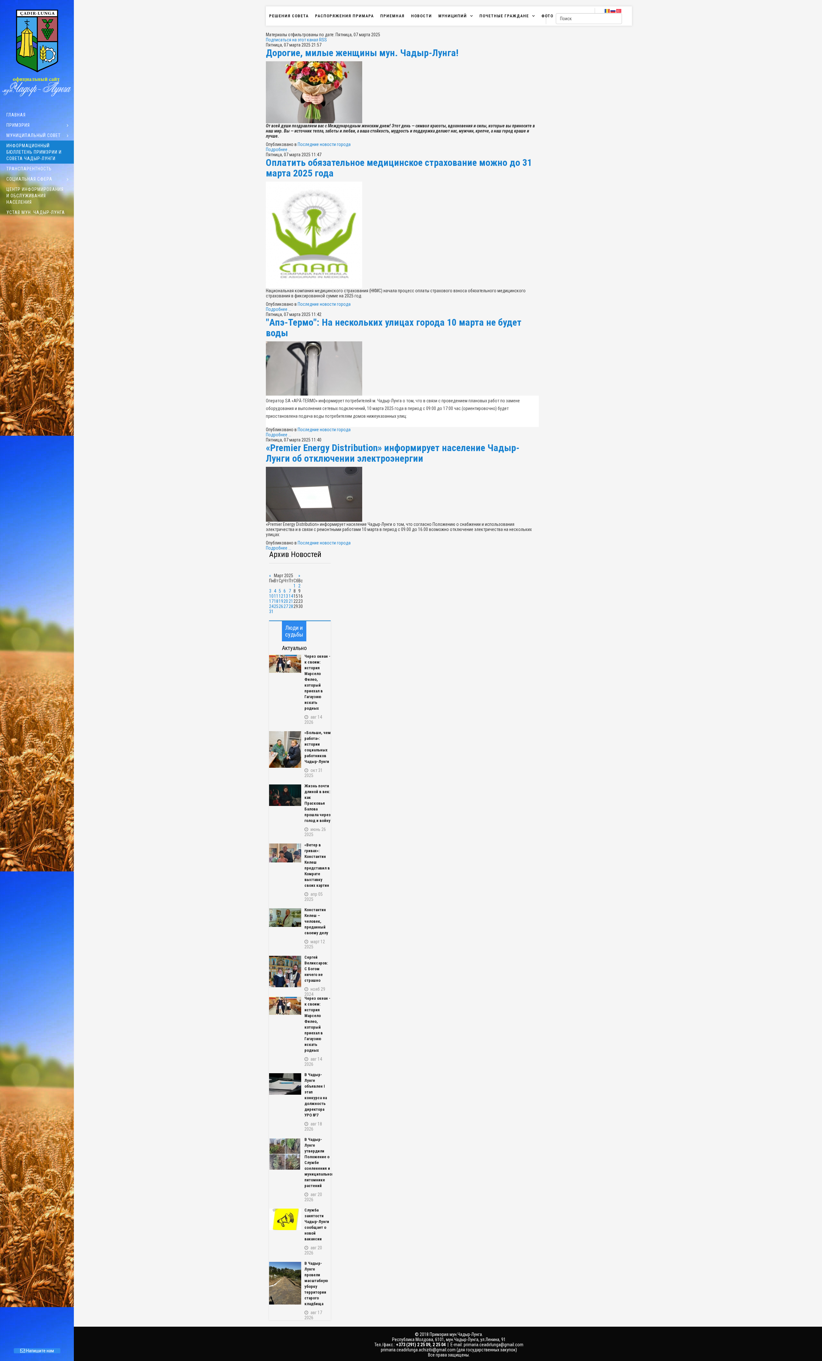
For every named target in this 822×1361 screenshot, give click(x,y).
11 (276, 596)
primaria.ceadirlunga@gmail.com (493, 1344)
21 (291, 601)
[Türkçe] (619, 10)
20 (286, 601)
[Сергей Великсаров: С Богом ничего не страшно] (285, 971)
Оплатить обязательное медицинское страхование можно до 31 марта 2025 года (399, 168)
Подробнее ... (278, 149)
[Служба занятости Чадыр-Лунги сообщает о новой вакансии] (285, 1219)
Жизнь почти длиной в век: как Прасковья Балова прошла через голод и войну (317, 803)
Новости (421, 15)
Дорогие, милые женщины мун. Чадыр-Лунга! (362, 52)
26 (281, 606)
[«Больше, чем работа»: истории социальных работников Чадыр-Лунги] (285, 749)
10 (271, 596)
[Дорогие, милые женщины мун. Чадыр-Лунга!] (402, 92)
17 (271, 601)
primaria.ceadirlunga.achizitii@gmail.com (418, 1349)
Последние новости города (324, 144)
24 (271, 606)
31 (271, 611)
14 (291, 596)
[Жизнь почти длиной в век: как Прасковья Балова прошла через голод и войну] (285, 795)
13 (286, 596)
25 (276, 606)
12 (281, 596)
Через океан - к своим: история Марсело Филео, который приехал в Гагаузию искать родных (317, 682)
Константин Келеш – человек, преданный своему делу (316, 921)
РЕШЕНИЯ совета (289, 15)
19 (281, 601)
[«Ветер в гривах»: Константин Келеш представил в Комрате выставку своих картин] (285, 852)
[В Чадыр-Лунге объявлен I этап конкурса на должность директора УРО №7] (285, 1084)
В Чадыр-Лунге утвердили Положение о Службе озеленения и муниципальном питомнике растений (317, 1162)
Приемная (392, 15)
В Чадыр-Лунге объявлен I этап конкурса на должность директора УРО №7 (315, 1094)
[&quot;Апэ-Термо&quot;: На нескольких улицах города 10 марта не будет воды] (402, 368)
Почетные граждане (504, 15)
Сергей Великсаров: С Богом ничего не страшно (316, 969)
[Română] (607, 10)
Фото (547, 15)
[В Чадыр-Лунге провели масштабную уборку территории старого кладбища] (285, 1283)
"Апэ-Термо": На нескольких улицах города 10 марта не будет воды (393, 327)
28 (291, 606)
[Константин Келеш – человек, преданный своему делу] (285, 917)
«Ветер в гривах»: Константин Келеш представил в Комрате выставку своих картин (317, 865)
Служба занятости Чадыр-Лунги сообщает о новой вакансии (316, 1224)
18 (276, 601)
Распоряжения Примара (344, 15)
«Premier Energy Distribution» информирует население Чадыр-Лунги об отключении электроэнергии (393, 453)
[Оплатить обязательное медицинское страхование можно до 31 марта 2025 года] (402, 235)
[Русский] (613, 10)
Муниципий (452, 15)
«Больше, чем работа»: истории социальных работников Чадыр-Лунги (317, 747)
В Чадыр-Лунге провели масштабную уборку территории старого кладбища (316, 1283)
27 (286, 606)
